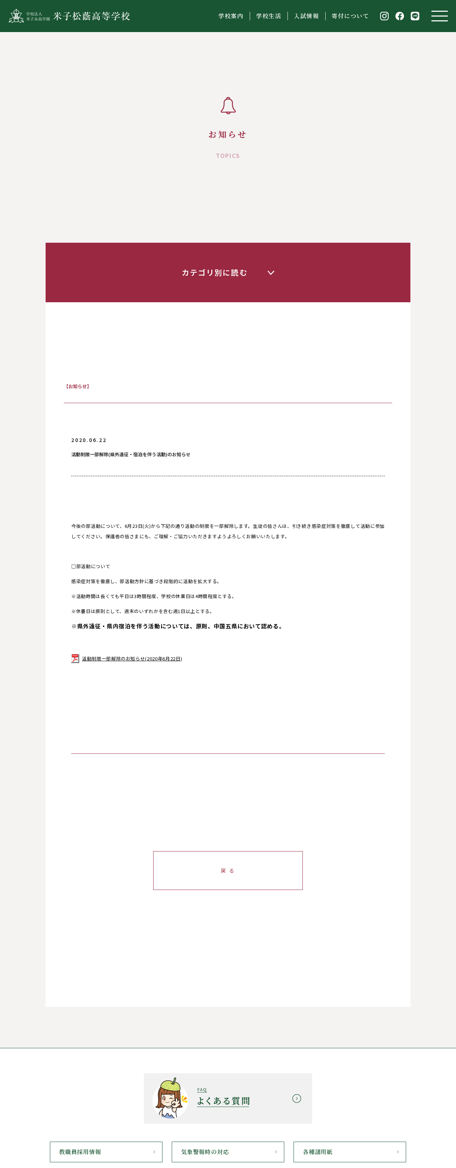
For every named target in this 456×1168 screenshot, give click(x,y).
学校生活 (268, 16)
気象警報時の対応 (205, 1152)
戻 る (228, 870)
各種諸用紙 (318, 1152)
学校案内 (230, 16)
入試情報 (306, 16)
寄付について (350, 16)
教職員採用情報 (80, 1152)
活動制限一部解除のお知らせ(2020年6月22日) (132, 658)
